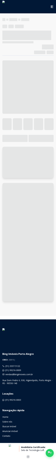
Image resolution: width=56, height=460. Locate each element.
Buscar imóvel (9, 426)
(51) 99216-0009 (13, 370)
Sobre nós (7, 421)
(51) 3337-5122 (12, 366)
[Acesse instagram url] (28, 457)
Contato (6, 435)
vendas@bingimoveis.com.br (19, 374)
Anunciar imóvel (10, 431)
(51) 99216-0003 (13, 399)
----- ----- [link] (25, 19)
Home (5, 416)
